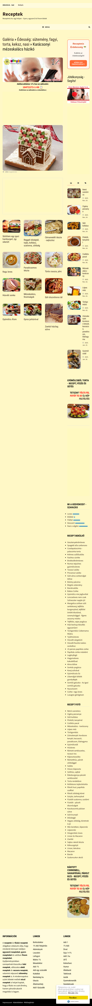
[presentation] (71, 183)
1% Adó (66, 946)
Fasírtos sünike (73, 557)
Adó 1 (65, 942)
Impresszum (7, 1002)
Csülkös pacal (85, 255)
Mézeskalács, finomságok (30, 295)
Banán (70, 854)
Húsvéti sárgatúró (74, 640)
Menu (47, 27)
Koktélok (36, 973)
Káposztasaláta (73, 756)
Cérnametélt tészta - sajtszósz (53, 239)
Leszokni (36, 953)
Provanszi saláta (74, 572)
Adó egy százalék (40, 970)
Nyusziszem (72, 688)
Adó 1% (36, 966)
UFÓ (65, 959)
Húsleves (71, 747)
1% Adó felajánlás (40, 946)
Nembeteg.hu (38, 977)
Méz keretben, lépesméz (77, 827)
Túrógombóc (85, 303)
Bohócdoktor (38, 942)
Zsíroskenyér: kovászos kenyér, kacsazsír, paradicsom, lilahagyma (77, 738)
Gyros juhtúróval (31, 319)
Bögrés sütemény (74, 585)
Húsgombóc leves (74, 833)
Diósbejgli (71, 817)
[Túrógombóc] (74, 302)
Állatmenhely (38, 984)
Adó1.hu (66, 956)
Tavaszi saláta (73, 569)
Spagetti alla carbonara (77, 545)
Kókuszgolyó (72, 845)
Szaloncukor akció (75, 857)
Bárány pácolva (73, 582)
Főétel (70, 520)
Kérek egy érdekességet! (78, 63)
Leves (70, 513)
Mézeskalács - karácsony (85, 272)
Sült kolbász (85, 224)
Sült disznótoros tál (53, 297)
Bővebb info (73, 992)
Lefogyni (36, 956)
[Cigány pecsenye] (74, 206)
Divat (65, 949)
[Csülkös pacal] (74, 254)
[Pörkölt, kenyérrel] (74, 237)
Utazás (35, 980)
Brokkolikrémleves (75, 560)
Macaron (71, 851)
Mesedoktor (37, 963)
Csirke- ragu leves (74, 691)
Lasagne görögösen (75, 694)
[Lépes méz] (74, 288)
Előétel (70, 517)
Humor (66, 966)
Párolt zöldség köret (75, 793)
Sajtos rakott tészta (75, 842)
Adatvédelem (18, 1002)
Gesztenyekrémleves (76, 542)
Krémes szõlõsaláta (75, 554)
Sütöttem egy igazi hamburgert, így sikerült (11, 239)
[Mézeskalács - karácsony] (74, 268)
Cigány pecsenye (85, 209)
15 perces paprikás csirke (78, 649)
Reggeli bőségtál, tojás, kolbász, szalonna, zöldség (32, 243)
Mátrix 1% (37, 959)
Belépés (20, 5)
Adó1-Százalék (39, 987)
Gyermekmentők (69, 980)
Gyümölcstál (85, 352)
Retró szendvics (85, 192)
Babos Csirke (72, 591)
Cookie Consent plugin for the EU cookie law (73, 1001)
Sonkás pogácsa (74, 667)
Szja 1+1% (67, 953)
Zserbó (70, 839)
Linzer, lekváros (73, 848)
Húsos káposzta (74, 769)
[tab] (71, 183)
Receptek (13, 14)
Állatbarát (67, 970)
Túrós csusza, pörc (53, 271)
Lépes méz (84, 288)
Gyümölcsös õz (73, 673)
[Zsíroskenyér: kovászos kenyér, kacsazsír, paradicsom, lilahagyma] (74, 316)
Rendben (73, 997)
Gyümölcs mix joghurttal (77, 594)
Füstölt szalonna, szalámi (78, 799)
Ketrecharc (67, 963)
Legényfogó (72, 655)
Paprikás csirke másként (77, 652)
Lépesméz (71, 830)
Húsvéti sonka (9, 295)
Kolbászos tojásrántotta (77, 784)
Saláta (70, 766)
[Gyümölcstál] (74, 351)
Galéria (8, 39)
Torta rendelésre (74, 781)
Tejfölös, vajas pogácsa (77, 621)
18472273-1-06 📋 (33, 87)
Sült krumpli (72, 814)
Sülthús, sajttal (73, 772)
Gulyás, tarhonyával (75, 796)
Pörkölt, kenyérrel (85, 240)
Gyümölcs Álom (10, 319)
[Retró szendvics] (74, 190)
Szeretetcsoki (68, 984)
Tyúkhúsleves (73, 637)
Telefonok (67, 973)
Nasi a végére (73, 526)
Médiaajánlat (29, 1002)
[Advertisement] (33, 107)
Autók (65, 977)
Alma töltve (72, 664)
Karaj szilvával (73, 670)
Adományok (38, 949)
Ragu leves (7, 271)
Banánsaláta (72, 588)
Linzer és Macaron (75, 836)
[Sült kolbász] (74, 223)
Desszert (71, 523)
